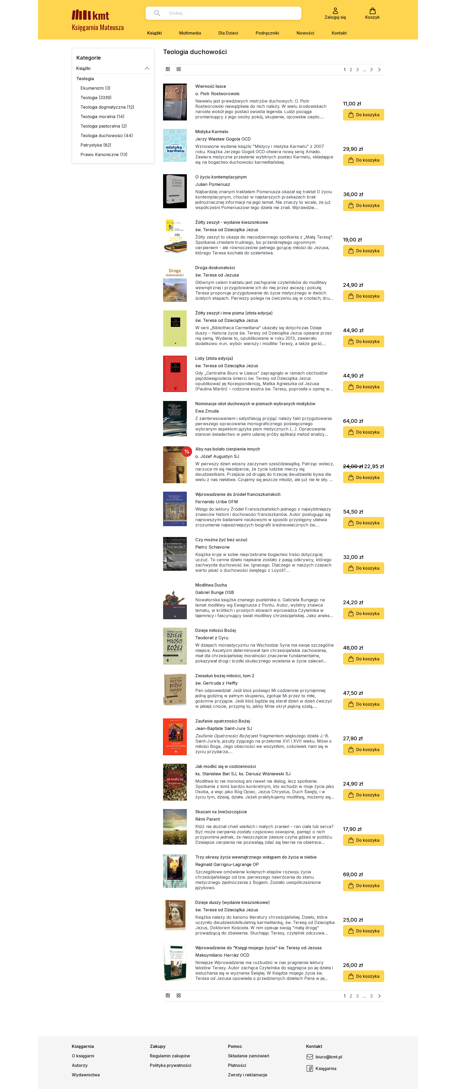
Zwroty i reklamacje (247, 1074)
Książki (154, 33)
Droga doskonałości (215, 267)
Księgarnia (326, 1068)
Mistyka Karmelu (211, 131)
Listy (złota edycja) (214, 358)
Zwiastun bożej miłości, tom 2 (224, 675)
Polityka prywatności (170, 1065)
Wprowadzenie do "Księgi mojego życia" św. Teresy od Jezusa (258, 947)
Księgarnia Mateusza (98, 27)
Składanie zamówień (248, 1055)
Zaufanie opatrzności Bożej (222, 721)
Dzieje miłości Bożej (215, 630)
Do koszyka (367, 114)
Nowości (305, 33)
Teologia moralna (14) (102, 116)
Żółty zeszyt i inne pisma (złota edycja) (234, 313)
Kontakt (339, 33)
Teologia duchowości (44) (106, 135)
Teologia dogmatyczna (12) (107, 107)
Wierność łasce (210, 86)
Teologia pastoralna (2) (103, 126)
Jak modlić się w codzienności (225, 766)
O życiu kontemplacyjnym (221, 177)
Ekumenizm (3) (95, 88)
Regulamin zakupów (170, 1055)
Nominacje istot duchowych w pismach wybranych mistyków (255, 403)
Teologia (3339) (96, 97)
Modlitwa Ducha (211, 585)
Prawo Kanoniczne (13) (103, 154)
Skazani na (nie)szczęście (221, 811)
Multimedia (190, 33)
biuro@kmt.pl (329, 1056)
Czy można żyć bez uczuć (221, 539)
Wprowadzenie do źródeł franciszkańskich (238, 494)
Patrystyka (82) (95, 145)
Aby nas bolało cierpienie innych (227, 449)
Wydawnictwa (86, 1074)
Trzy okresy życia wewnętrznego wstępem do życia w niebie (256, 857)
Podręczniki (267, 33)
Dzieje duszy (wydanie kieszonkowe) (232, 902)
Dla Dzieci (228, 33)
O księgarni (83, 1055)
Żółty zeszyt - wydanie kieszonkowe (231, 222)
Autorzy (80, 1065)
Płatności (237, 1065)
